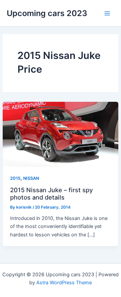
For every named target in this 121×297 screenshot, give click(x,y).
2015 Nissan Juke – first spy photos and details (51, 193)
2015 (15, 178)
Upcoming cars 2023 (47, 13)
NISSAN (31, 178)
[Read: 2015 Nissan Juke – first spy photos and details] (60, 134)
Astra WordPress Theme (64, 283)
